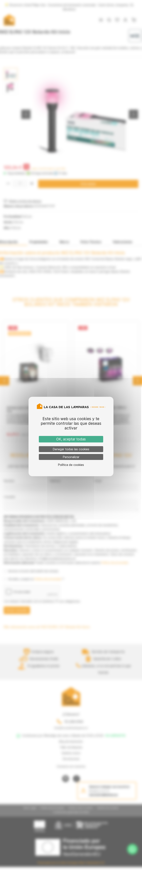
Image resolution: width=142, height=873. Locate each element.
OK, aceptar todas (71, 439)
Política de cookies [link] (71, 465)
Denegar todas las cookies (71, 449)
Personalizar (71, 457)
